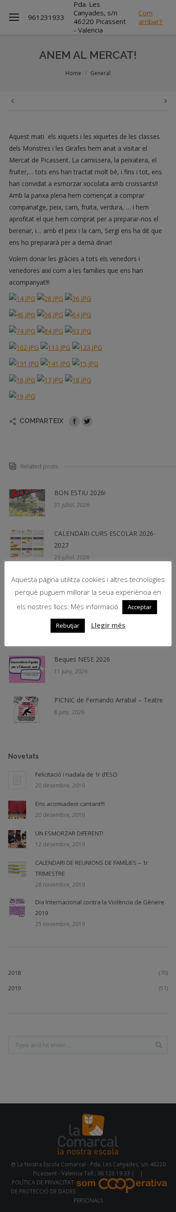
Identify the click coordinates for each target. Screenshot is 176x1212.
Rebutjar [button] (67, 625)
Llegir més (108, 625)
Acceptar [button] (140, 607)
